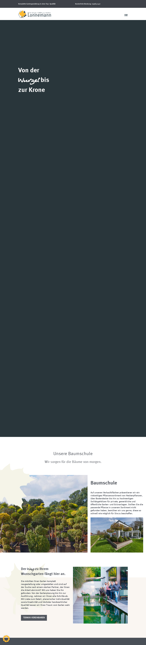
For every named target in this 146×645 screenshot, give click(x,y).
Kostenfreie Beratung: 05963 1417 (87, 4)
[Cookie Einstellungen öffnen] (6, 641)
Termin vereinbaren (34, 618)
